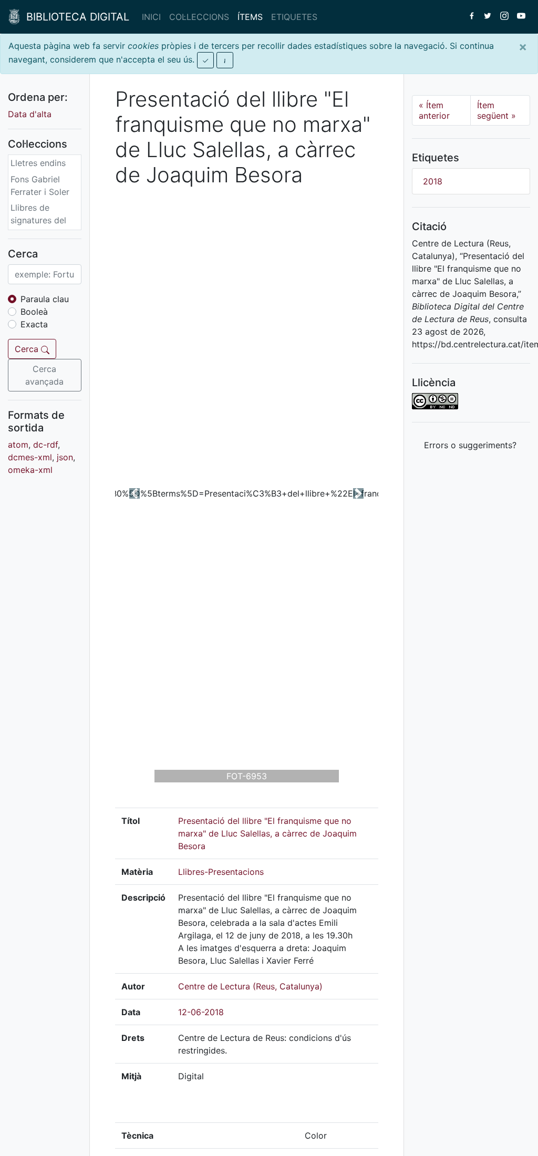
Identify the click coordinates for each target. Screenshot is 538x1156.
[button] (134, 493)
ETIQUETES (294, 17)
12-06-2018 (201, 1012)
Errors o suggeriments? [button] (470, 445)
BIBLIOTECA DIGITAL (74, 17)
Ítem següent (496, 110)
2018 (432, 181)
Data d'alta (29, 114)
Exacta (34, 324)
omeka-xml (30, 470)
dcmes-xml (30, 457)
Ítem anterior (434, 110)
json (65, 457)
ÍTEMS (250, 17)
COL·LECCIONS (199, 17)
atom (18, 444)
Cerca (28, 349)
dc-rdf (45, 444)
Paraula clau (44, 299)
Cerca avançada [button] (44, 375)
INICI (151, 17)
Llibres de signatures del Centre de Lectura (38, 226)
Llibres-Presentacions (221, 871)
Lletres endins (38, 163)
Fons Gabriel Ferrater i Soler (40, 185)
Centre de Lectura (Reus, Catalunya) (250, 986)
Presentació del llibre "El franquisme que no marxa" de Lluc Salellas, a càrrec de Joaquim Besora (267, 833)
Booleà (34, 311)
